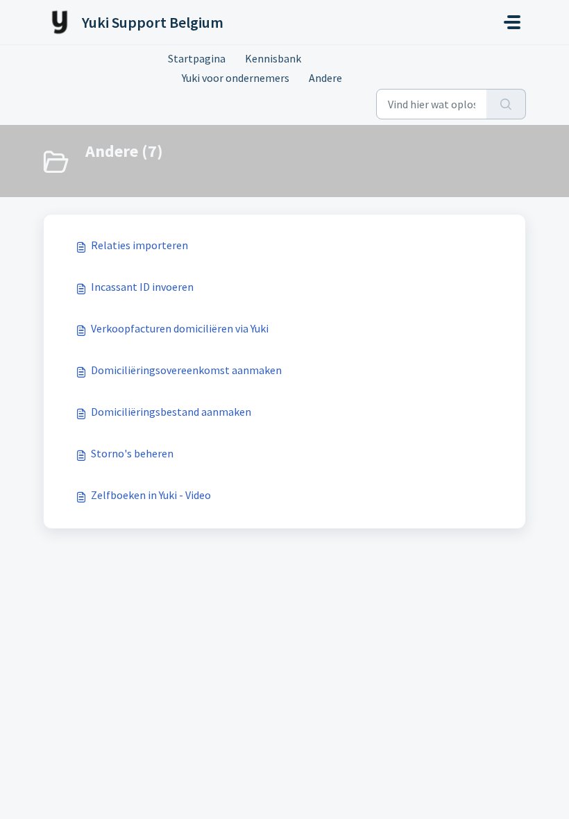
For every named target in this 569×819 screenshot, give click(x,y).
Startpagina (197, 58)
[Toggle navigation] (512, 22)
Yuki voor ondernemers (235, 78)
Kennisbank (273, 58)
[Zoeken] (506, 104)
